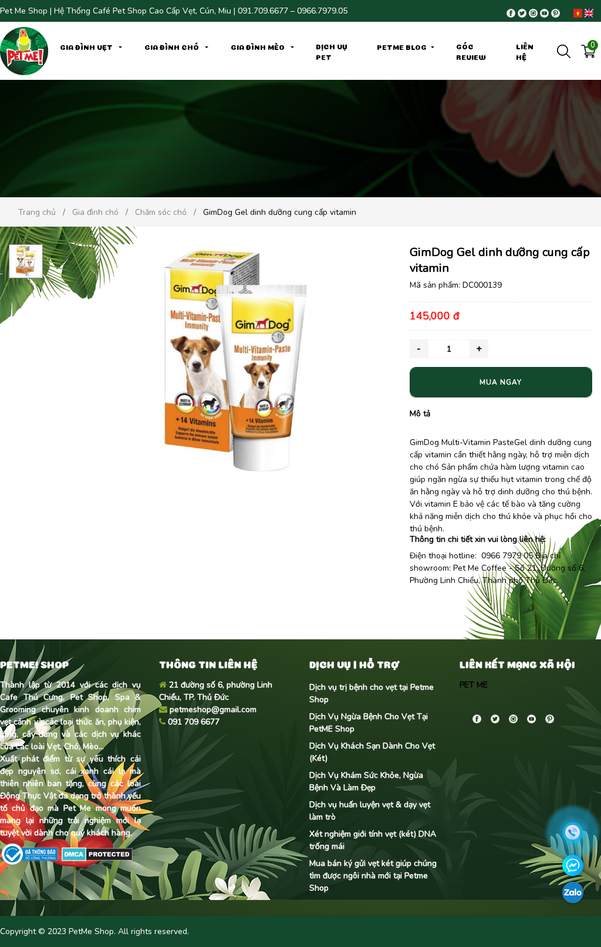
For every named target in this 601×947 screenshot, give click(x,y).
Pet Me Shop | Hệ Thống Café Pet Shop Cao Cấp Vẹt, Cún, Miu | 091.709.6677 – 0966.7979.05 (173, 10)
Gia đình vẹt (87, 46)
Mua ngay (501, 382)
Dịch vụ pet (331, 51)
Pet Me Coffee (480, 568)
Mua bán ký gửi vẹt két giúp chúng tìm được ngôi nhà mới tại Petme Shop (373, 876)
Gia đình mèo (258, 46)
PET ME (474, 684)
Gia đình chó (172, 46)
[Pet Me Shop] (24, 50)
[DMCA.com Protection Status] (96, 853)
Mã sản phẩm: (435, 285)
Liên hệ (525, 51)
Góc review (471, 51)
